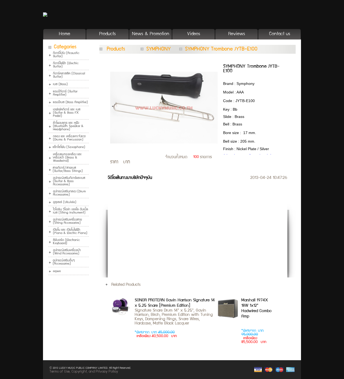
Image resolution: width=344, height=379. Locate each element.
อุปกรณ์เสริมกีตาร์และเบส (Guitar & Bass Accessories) (69, 181)
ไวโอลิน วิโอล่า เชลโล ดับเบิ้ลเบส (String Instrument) (70, 211)
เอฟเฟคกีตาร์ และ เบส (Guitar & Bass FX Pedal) (66, 113)
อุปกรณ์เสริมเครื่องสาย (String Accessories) (67, 221)
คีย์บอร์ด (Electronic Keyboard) (66, 242)
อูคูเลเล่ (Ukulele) (64, 202)
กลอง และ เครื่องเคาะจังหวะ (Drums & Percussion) (69, 138)
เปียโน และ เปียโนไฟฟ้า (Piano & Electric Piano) (70, 232)
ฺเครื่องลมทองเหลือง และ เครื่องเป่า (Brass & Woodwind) (67, 158)
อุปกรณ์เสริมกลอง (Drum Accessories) (69, 193)
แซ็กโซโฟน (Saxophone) (69, 147)
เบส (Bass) (60, 84)
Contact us (279, 34)
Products (107, 34)
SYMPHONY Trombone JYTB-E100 (221, 49)
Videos (193, 34)
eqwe (57, 271)
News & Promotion (150, 34)
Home (64, 34)
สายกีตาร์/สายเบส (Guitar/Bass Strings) (68, 170)
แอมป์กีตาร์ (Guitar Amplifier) (65, 93)
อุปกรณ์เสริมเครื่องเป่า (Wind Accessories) (67, 252)
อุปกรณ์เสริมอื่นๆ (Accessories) (64, 262)
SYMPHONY (158, 49)
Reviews (236, 34)
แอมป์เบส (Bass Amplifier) (70, 102)
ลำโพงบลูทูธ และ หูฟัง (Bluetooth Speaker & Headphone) (68, 126)
